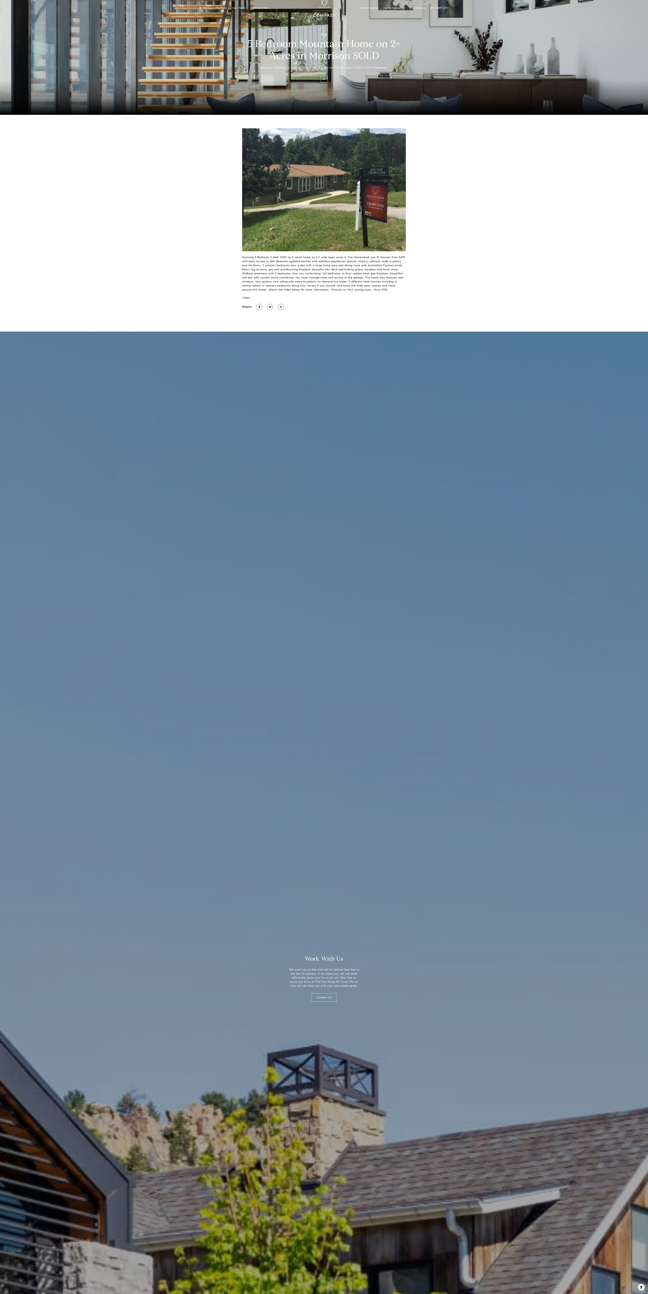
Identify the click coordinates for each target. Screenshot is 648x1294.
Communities (259, 8)
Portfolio (221, 8)
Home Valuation (394, 8)
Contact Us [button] (324, 997)
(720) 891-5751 (439, 7)
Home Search (370, 8)
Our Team (239, 8)
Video (246, 297)
